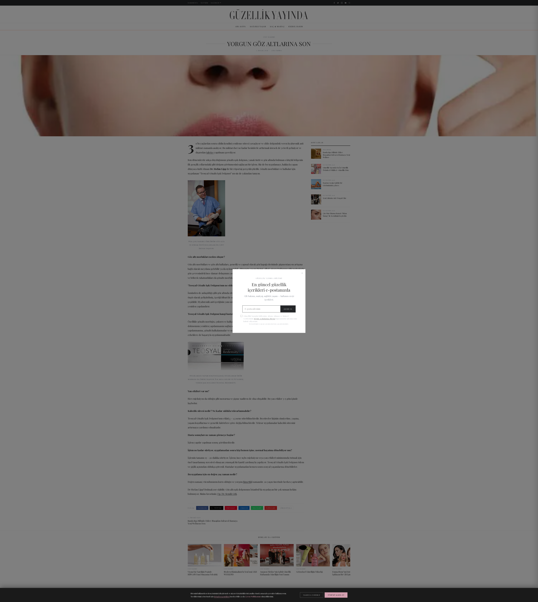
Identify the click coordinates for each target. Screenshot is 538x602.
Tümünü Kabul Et (336, 595)
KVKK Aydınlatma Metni (264, 319)
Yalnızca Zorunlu (311, 595)
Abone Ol (288, 309)
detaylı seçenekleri (222, 596)
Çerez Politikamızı (253, 596)
